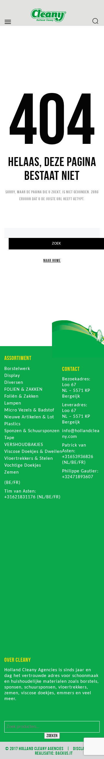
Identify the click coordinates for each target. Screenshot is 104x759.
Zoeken (52, 735)
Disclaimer (83, 748)
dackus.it (64, 753)
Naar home (52, 260)
